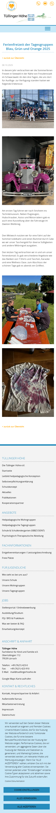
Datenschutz (8, 714)
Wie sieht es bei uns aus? (14, 574)
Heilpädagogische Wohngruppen (19, 519)
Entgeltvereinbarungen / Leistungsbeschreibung (27, 552)
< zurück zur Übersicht (13, 58)
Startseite (7, 470)
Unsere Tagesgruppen (13, 590)
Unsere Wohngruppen (13, 585)
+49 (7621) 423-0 (19, 665)
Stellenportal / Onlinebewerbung (18, 607)
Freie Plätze (8, 557)
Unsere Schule (9, 580)
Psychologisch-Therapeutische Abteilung (22, 535)
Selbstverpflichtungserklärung (17, 481)
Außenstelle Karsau (12, 698)
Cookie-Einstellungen (26, 789)
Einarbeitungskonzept (13, 629)
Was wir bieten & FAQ (13, 623)
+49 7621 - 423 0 (39, 4)
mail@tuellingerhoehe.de (46, 4)
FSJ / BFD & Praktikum (13, 618)
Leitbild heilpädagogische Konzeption (21, 476)
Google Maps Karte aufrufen (16, 678)
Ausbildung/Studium (12, 613)
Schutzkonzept (9, 486)
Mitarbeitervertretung (13, 704)
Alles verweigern (27, 798)
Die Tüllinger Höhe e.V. (13, 465)
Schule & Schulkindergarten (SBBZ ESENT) (23, 530)
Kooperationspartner (13, 503)
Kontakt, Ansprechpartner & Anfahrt (20, 693)
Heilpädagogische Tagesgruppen (18, 525)
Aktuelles (6, 492)
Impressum (8, 709)
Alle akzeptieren (26, 806)
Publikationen (9, 497)
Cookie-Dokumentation (15, 781)
